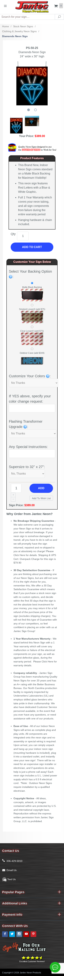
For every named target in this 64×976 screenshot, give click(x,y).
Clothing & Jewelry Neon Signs (19, 31)
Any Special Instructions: (28, 447)
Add (41, 488)
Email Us (12, 870)
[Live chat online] (55, 967)
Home (5, 26)
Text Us (11, 879)
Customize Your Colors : (30, 376)
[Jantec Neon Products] (32, 6)
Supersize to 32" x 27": (27, 467)
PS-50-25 (32, 47)
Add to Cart (32, 247)
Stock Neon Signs (23, 26)
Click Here (19, 555)
